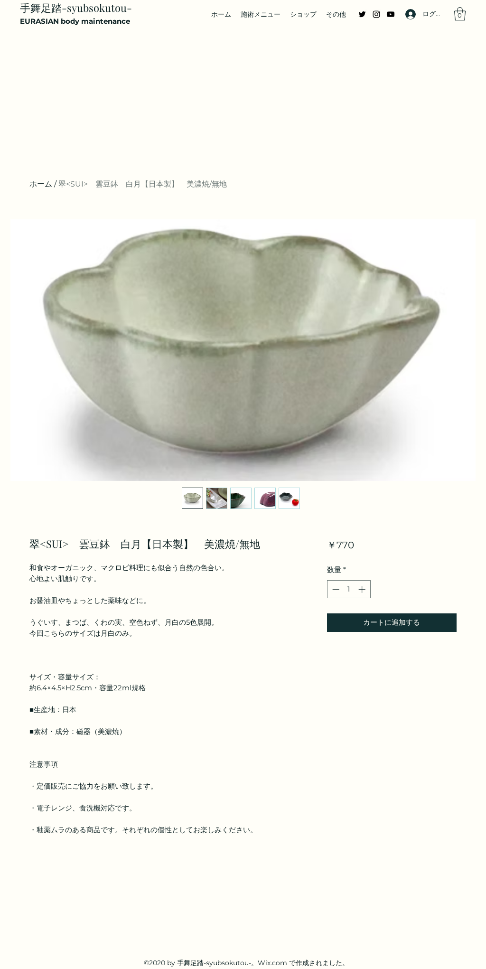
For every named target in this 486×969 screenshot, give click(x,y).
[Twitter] (362, 14)
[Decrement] (334, 589)
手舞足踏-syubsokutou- (76, 7)
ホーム (40, 183)
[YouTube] (390, 14)
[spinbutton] (348, 589)
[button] (460, 14)
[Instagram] (376, 14)
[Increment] (362, 589)
